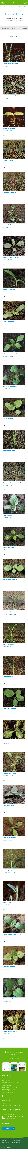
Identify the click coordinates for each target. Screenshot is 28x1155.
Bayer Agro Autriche (9, 1090)
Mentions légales (5, 1142)
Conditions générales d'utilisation (9, 1139)
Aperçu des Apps (14, 1058)
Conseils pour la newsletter (11, 1105)
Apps (4, 1103)
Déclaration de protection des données (10, 1140)
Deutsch (24, 6)
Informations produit (8, 28)
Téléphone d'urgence (9, 1114)
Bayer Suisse (7, 1085)
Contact (6, 1128)
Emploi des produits (15, 1142)
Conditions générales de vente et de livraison (12, 1143)
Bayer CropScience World (11, 1083)
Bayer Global (7, 1080)
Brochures (6, 1101)
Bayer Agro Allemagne (10, 1087)
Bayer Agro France (9, 1092)
